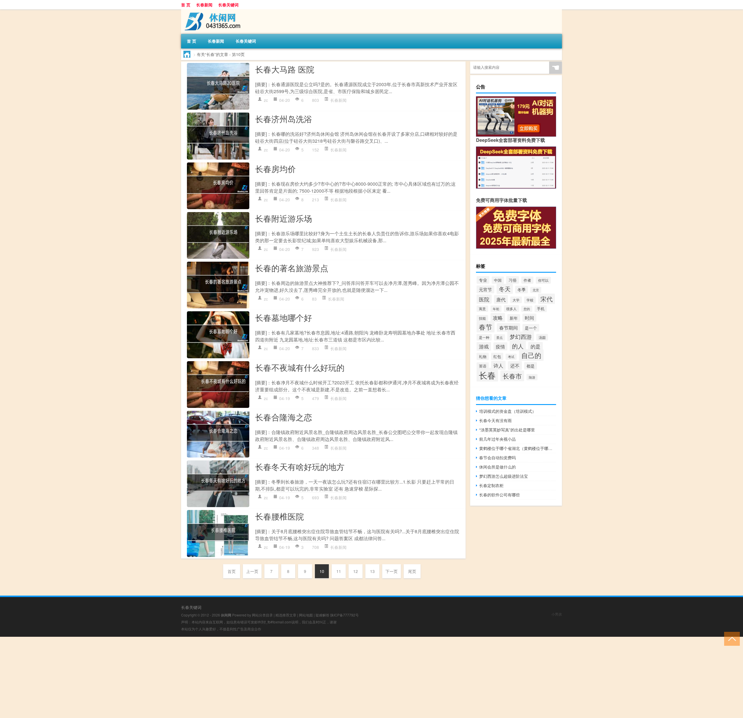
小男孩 (556, 614)
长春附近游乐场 (283, 218)
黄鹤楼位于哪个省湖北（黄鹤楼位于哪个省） (517, 448)
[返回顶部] (730, 638)
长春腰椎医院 (279, 516)
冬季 (521, 289)
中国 (498, 280)
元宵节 (485, 289)
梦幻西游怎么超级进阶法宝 (503, 476)
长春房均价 (275, 168)
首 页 (185, 5)
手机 (540, 308)
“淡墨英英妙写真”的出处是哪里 (507, 430)
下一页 (391, 571)
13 (372, 571)
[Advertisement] (174, 677)
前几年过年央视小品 (497, 439)
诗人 (498, 365)
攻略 (498, 317)
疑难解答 (322, 614)
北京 (536, 290)
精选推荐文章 (285, 614)
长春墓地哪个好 (283, 317)
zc (266, 100)
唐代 (501, 299)
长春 (487, 375)
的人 (518, 346)
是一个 (531, 328)
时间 (529, 317)
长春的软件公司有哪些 (499, 495)
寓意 (482, 308)
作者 (527, 280)
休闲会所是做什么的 (497, 467)
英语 (482, 366)
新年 (514, 318)
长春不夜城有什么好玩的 (300, 367)
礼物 (482, 356)
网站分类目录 (262, 614)
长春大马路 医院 (284, 69)
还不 (515, 365)
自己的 (531, 355)
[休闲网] (211, 11)
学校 (529, 300)
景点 (499, 337)
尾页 (412, 571)
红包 (497, 356)
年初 (496, 308)
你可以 (543, 280)
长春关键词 (228, 5)
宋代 (546, 298)
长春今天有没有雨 (495, 420)
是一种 (484, 337)
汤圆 (542, 337)
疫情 (500, 346)
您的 (527, 309)
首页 (232, 571)
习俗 (512, 280)
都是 (530, 366)
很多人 (511, 308)
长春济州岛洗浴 (283, 118)
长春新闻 (204, 5)
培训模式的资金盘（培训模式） (507, 411)
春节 (485, 327)
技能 (482, 318)
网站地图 (306, 614)
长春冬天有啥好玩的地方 (300, 466)
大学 (516, 299)
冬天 (505, 289)
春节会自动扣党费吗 (497, 457)
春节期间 (508, 327)
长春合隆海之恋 (283, 417)
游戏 (484, 346)
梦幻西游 (521, 336)
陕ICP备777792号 (344, 614)
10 (322, 571)
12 (355, 571)
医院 (484, 299)
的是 (535, 346)
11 (338, 571)
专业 (483, 280)
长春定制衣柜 (491, 485)
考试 (511, 357)
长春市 (512, 375)
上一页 (252, 571)
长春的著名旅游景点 (291, 268)
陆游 (532, 377)
